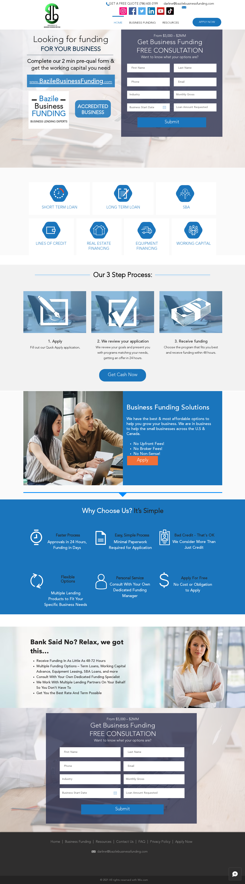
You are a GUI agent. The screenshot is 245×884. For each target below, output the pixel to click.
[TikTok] (170, 11)
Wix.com (143, 880)
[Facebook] (132, 11)
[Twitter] (142, 11)
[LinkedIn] (151, 11)
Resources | (106, 842)
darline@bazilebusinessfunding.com (189, 3)
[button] (170, 21)
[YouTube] (160, 11)
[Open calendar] (164, 107)
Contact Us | (127, 842)
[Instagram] (123, 11)
